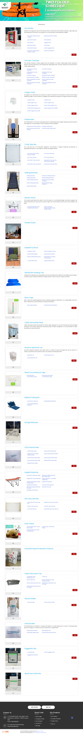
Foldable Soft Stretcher (32, 490)
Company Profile (55, 4)
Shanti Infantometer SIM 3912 (51, 453)
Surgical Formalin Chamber (48, 75)
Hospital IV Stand (31, 251)
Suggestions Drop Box (32, 655)
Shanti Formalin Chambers (48, 77)
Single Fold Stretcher (47, 481)
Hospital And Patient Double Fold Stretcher (33, 482)
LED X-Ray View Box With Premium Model (33, 154)
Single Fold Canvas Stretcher (34, 478)
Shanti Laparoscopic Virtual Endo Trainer (33, 527)
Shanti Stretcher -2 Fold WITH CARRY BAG (49, 479)
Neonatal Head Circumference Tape (32, 376)
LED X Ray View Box (32, 499)
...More (73, 54)
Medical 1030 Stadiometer (50, 460)
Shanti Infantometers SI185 (33, 460)
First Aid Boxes (47, 39)
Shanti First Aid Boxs (32, 48)
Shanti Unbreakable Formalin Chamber (49, 83)
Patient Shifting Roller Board (34, 256)
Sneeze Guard (30, 223)
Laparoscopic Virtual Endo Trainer (48, 527)
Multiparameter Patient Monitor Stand (32, 454)
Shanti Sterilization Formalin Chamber (33, 80)
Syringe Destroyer (31, 422)
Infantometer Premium (32, 630)
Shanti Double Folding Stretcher (47, 183)
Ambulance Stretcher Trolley (33, 475)
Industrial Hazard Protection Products (39, 549)
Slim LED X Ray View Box (49, 506)
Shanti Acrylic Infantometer (50, 457)
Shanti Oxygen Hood (49, 102)
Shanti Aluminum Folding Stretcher (48, 180)
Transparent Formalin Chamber (32, 69)
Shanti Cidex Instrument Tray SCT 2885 (33, 586)
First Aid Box (29, 28)
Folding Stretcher (31, 173)
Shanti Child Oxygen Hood (50, 105)
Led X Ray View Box (31, 509)
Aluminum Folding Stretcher (48, 175)
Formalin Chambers (46, 69)
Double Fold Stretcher (32, 485)
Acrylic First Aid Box (31, 39)
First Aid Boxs (30, 42)
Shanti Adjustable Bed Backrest (32, 404)
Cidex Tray (44, 576)
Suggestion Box (30, 648)
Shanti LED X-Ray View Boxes (34, 164)
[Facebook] (72, 718)
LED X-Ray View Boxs (49, 157)
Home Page (45, 4)
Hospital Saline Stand (49, 260)
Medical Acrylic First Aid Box (50, 36)
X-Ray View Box (30, 144)
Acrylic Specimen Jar (32, 357)
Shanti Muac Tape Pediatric (50, 305)
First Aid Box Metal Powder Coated (33, 36)
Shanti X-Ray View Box (32, 506)
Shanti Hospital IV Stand (50, 251)
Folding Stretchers (31, 177)
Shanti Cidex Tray (31, 579)
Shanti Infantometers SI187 (33, 457)
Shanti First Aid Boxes (49, 50)
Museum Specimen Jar (34, 347)
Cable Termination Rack (34, 322)
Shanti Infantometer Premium (49, 632)
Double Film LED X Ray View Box (33, 503)
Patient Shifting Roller (32, 254)
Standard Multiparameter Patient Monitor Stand (33, 207)
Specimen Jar (30, 355)
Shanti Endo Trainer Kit (32, 401)
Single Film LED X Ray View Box (51, 502)
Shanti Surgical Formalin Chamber (47, 80)
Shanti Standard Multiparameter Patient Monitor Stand (49, 208)
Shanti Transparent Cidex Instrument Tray (48, 580)
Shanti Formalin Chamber (33, 77)
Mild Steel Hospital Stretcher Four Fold (33, 487)
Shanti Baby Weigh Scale (33, 632)
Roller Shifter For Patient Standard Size (49, 257)
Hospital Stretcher (31, 472)
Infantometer (30, 623)
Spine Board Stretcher (49, 254)
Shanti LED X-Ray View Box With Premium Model (50, 160)
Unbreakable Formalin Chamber (32, 72)
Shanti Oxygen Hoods (32, 105)
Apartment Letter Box (33, 673)
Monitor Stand (30, 198)
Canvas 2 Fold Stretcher (48, 485)
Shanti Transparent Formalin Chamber (33, 83)
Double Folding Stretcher (48, 177)
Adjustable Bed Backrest (50, 401)
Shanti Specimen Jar (49, 355)
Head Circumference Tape (35, 372)
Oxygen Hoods (30, 100)
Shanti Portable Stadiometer (49, 128)
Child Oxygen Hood (32, 102)
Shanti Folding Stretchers (33, 183)
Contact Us (76, 4)
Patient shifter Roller (31, 186)
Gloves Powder (30, 598)
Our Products (67, 4)
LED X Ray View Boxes (49, 153)
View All (53, 724)
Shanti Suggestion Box (49, 652)
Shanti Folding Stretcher (32, 179)
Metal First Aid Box (31, 45)
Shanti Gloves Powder (49, 602)
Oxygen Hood (30, 92)
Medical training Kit (32, 397)
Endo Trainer (29, 524)
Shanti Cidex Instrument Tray (33, 583)
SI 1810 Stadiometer (32, 451)
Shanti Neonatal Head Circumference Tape (47, 376)
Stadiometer (29, 119)
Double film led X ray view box (51, 509)
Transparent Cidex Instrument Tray (31, 577)
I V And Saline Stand (32, 260)
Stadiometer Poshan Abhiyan (34, 126)
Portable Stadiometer (47, 126)
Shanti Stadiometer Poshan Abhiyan (33, 129)
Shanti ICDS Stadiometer (50, 451)
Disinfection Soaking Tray (34, 272)
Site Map (38, 725)
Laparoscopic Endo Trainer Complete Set (33, 530)
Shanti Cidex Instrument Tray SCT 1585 (49, 583)
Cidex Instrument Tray (33, 573)
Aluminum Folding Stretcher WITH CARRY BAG (48, 476)
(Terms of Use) (40, 731)
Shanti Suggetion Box (49, 48)
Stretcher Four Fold (46, 487)
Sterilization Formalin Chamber (47, 72)
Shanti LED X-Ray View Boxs (50, 164)
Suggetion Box (47, 42)
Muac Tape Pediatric (32, 305)
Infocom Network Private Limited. (39, 732)
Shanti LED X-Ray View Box (33, 160)
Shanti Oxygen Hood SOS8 (33, 110)
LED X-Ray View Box (32, 157)
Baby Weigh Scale (46, 630)
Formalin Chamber (32, 60)
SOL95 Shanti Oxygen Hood (33, 108)
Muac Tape (29, 297)
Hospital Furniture (31, 248)
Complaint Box (30, 652)
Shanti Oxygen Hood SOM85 (51, 108)
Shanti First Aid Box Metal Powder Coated (33, 51)
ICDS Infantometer (32, 447)
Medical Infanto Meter (32, 463)
